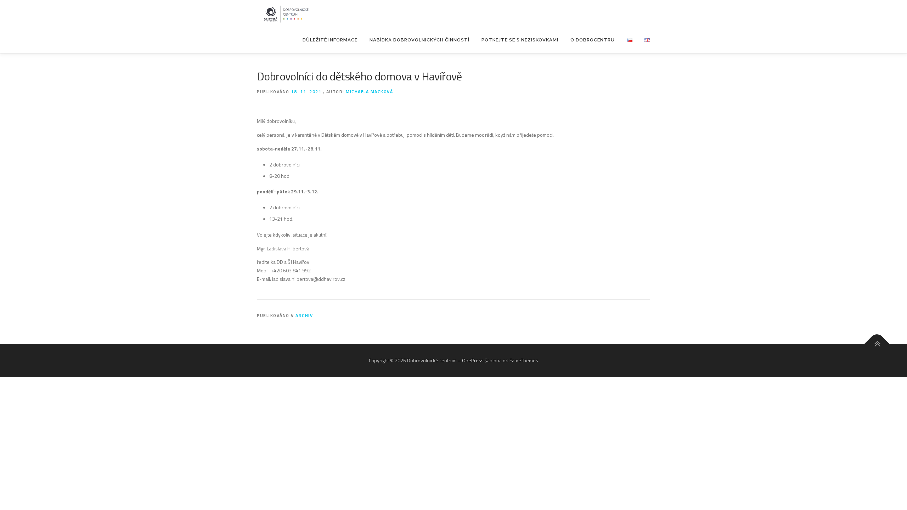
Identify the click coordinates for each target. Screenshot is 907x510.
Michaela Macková (369, 91)
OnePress (473, 360)
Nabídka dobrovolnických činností (419, 39)
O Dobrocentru (592, 39)
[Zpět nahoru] (877, 344)
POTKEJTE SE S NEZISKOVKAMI (519, 39)
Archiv (304, 315)
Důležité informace (330, 39)
